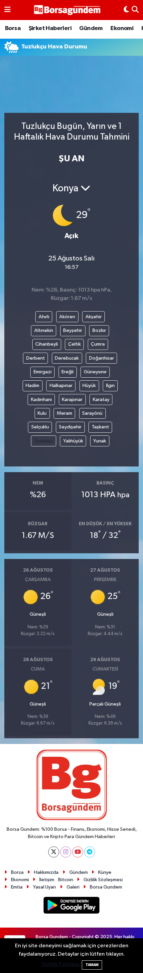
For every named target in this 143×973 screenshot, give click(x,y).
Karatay (101, 399)
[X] (53, 851)
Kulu (42, 413)
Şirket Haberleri (50, 28)
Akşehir (93, 316)
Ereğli (67, 371)
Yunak (99, 440)
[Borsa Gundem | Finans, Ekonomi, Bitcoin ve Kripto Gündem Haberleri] (67, 10)
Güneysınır (95, 371)
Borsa (13, 28)
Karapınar (72, 399)
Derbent (35, 358)
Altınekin (43, 330)
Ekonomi (121, 28)
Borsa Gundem (106, 887)
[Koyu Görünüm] (126, 10)
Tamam (91, 965)
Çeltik (74, 344)
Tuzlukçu (43, 440)
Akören (67, 316)
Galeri (73, 887)
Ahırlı (44, 316)
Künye (104, 872)
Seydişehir (70, 426)
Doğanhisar (101, 358)
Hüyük (89, 385)
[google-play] (71, 906)
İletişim (46, 879)
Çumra (98, 344)
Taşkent (100, 426)
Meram (64, 413)
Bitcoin (65, 879)
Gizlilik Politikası (61, 964)
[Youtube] (77, 851)
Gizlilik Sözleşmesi (103, 879)
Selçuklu (40, 426)
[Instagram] (65, 851)
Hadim (32, 385)
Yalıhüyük (73, 440)
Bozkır (99, 330)
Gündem (90, 28)
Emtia (17, 887)
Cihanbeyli (46, 344)
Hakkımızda (46, 872)
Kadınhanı (41, 399)
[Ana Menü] (7, 10)
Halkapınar (61, 385)
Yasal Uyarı (44, 887)
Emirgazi (43, 371)
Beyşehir (72, 330)
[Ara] (135, 10)
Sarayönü (92, 413)
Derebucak (67, 358)
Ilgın (110, 385)
